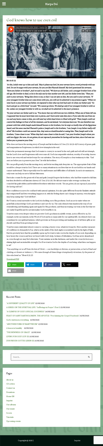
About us (9, 380)
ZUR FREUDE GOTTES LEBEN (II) (20, 341)
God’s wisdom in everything (18, 320)
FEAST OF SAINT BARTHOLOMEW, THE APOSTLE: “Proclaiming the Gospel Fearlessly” (42, 316)
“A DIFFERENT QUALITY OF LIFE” (20, 303)
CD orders (10, 384)
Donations (10, 392)
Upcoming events (13, 421)
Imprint (9, 400)
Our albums (11, 405)
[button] (15, 264)
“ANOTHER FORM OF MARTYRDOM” (22, 324)
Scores (9, 413)
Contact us (10, 388)
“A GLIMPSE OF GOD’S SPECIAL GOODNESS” (25, 311)
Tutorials (10, 417)
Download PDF (13, 259)
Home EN (10, 396)
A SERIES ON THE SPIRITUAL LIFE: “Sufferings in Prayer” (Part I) (33, 307)
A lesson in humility (15, 328)
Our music (10, 409)
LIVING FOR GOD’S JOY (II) (17, 336)
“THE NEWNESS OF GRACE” (18, 332)
